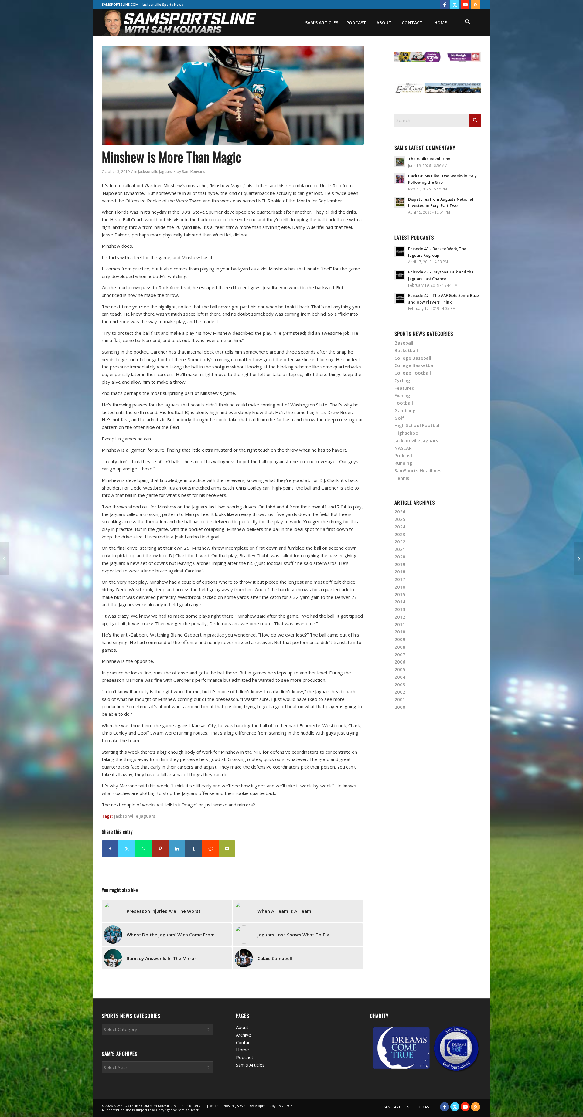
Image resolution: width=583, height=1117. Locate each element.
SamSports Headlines (418, 470)
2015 (399, 594)
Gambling (405, 410)
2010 (399, 632)
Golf (399, 418)
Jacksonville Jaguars (155, 171)
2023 (399, 534)
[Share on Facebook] (110, 848)
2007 (399, 654)
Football (403, 403)
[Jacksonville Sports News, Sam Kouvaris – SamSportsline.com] (179, 22)
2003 (399, 684)
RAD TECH (285, 1105)
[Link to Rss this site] (475, 4)
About (242, 1027)
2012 (399, 617)
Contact (244, 1042)
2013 (399, 609)
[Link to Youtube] (465, 4)
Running (403, 463)
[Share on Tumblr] (193, 848)
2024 (399, 527)
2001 (399, 699)
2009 (399, 639)
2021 (399, 549)
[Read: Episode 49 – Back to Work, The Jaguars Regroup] (399, 251)
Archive (243, 1035)
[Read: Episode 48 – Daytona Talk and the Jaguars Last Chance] (399, 275)
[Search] (467, 22)
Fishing (402, 395)
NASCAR (403, 448)
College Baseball (412, 358)
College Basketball (415, 365)
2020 (399, 557)
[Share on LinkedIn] (177, 848)
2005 (399, 669)
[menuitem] (321, 22)
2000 (399, 707)
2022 (399, 541)
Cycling (402, 380)
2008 (399, 647)
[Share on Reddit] (210, 848)
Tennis (401, 478)
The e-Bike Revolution (429, 158)
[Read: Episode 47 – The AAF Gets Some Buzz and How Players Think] (399, 298)
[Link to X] (454, 4)
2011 (399, 624)
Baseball (403, 343)
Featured (404, 388)
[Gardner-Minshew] (233, 95)
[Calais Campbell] (4, 558)
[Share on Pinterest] (160, 848)
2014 (399, 602)
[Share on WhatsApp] (143, 848)
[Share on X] (126, 848)
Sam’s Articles (250, 1065)
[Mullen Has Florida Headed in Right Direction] (578, 558)
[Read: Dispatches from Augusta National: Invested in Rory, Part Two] (399, 202)
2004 (399, 677)
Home (242, 1050)
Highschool (407, 433)
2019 (399, 564)
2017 (399, 579)
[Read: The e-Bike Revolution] (399, 161)
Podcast (403, 455)
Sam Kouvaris (193, 171)
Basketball (406, 350)
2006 (399, 662)
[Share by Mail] (227, 848)
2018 (399, 572)
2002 (399, 692)
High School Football (417, 425)
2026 (399, 511)
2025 (399, 519)
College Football (412, 373)
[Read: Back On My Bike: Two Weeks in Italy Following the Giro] (399, 178)
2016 (399, 587)
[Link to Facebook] (444, 4)
